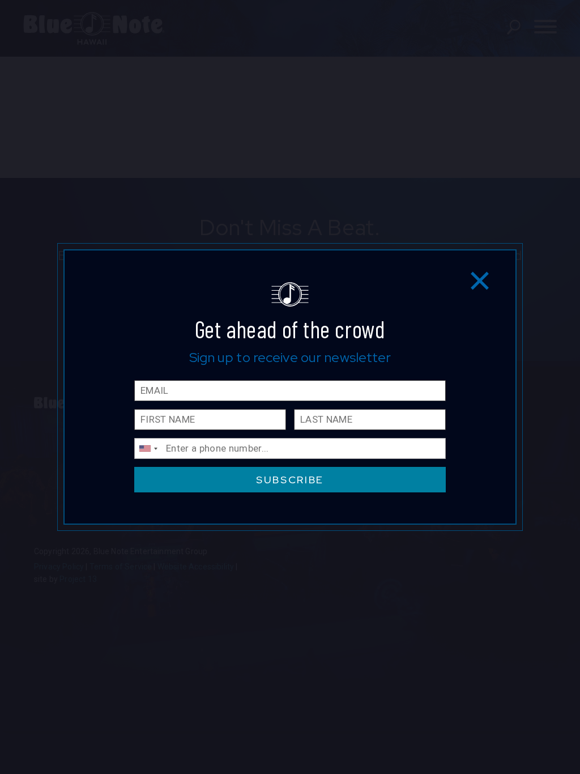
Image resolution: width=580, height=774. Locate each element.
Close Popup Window (480, 280)
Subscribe (290, 479)
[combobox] (148, 448)
